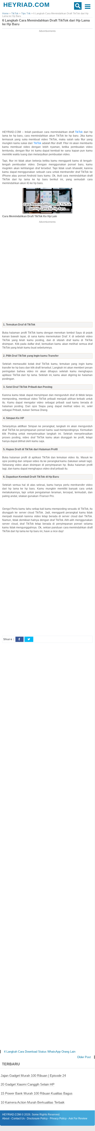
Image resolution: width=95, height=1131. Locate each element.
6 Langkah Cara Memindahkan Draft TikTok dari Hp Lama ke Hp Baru (46, 22)
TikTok (79, 132)
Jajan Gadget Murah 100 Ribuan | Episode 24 (33, 1075)
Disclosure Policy (37, 1118)
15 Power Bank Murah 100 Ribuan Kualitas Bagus (37, 1093)
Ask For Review (78, 1118)
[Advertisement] (47, 80)
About (5, 1118)
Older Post (84, 1057)
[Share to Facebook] (19, 639)
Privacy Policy (58, 1118)
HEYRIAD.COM (26, 4)
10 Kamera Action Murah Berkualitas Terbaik (33, 1102)
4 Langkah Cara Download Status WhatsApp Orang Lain (39, 1051)
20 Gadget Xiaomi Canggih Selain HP (27, 1084)
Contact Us (18, 1118)
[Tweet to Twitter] (28, 639)
